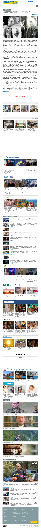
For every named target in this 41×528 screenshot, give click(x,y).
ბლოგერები (6, 400)
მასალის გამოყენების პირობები (33, 526)
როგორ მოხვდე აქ (34, 103)
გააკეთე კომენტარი (34, 98)
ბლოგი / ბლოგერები (25, 6)
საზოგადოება (7, 9)
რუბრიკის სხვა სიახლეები (10, 216)
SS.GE (4, 103)
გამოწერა (30, 1)
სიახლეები (13, 6)
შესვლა (36, 1)
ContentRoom (34, 118)
